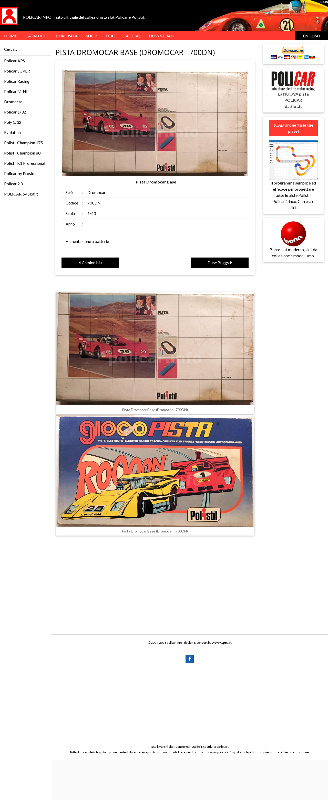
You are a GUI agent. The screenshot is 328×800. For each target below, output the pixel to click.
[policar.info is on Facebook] (190, 658)
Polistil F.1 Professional (24, 163)
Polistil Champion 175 (23, 142)
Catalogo (36, 35)
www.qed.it (222, 642)
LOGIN (324, 1)
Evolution (12, 132)
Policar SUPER (17, 70)
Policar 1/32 (15, 111)
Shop (91, 35)
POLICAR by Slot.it (21, 193)
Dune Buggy (219, 262)
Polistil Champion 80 (22, 152)
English (311, 35)
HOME (10, 35)
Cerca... (10, 49)
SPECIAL (133, 35)
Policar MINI (15, 91)
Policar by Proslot (20, 173)
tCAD (111, 35)
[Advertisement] (189, 703)
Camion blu (91, 262)
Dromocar (13, 101)
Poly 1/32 (12, 122)
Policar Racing (16, 81)
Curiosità (67, 35)
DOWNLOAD (161, 35)
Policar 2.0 (13, 183)
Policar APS (14, 60)
